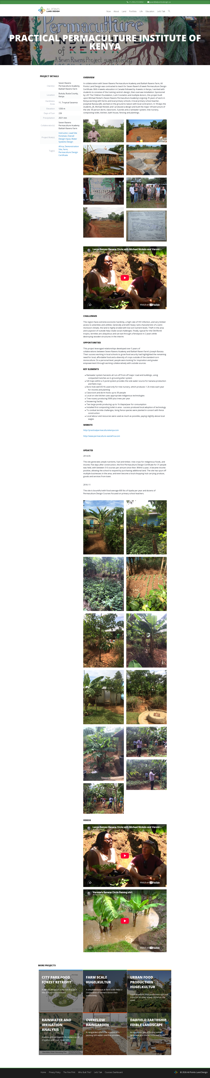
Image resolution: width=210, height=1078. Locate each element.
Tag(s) (52, 150)
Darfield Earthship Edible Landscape (148, 1022)
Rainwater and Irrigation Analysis (56, 1025)
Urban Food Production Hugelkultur (142, 982)
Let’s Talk (161, 11)
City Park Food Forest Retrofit (57, 979)
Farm (65, 149)
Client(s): (51, 86)
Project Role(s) (48, 137)
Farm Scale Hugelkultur (98, 979)
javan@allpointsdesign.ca (160, 2)
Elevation (50, 108)
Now (108, 11)
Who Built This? (84, 1072)
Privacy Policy (54, 1072)
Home (43, 1072)
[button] (169, 11)
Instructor (63, 133)
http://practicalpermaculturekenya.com (101, 430)
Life (141, 11)
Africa (61, 146)
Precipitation (49, 118)
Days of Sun (49, 113)
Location (51, 95)
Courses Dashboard (113, 1072)
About (116, 11)
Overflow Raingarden (97, 1022)
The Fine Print (69, 1072)
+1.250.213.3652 (136, 2)
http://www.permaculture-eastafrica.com (101, 436)
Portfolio (133, 11)
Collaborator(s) (48, 125)
